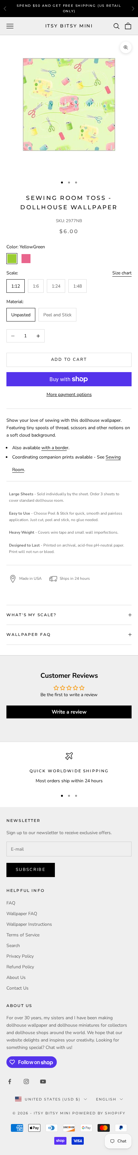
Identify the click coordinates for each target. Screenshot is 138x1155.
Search (13, 946)
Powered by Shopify (98, 1113)
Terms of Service (22, 935)
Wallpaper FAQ (21, 914)
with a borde (54, 448)
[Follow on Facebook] (9, 1081)
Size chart (122, 273)
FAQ (10, 903)
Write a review (69, 712)
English (106, 1099)
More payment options (69, 394)
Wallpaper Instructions (29, 924)
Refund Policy (20, 967)
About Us (16, 977)
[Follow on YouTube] (43, 1081)
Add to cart (69, 359)
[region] (69, 768)
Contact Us (17, 988)
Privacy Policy (20, 956)
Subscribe (31, 870)
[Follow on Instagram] (26, 1081)
